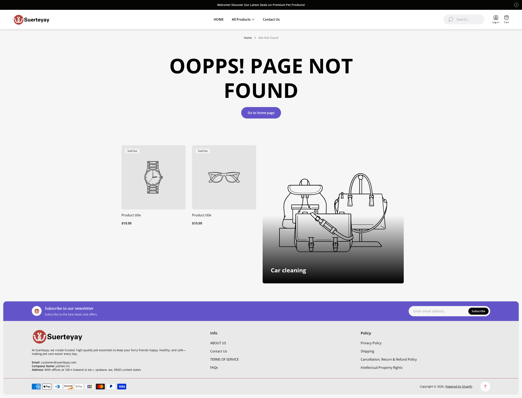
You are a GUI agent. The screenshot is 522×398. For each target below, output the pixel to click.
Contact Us (218, 351)
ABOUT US (218, 343)
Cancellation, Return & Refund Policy (389, 359)
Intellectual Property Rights (382, 367)
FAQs (214, 367)
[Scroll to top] (485, 386)
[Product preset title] (154, 177)
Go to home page (261, 113)
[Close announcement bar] (516, 4)
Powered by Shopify (458, 386)
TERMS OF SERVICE (224, 359)
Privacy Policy (371, 343)
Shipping (367, 351)
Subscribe (478, 311)
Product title (131, 215)
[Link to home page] (57, 336)
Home (248, 38)
